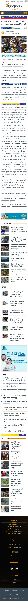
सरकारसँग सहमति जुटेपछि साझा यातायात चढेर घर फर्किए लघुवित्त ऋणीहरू (17, 294)
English (14, 582)
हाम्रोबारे (7, 590)
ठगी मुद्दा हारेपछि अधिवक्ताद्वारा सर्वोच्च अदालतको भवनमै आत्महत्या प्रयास (18, 303)
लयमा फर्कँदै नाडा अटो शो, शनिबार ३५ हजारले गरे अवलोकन (15, 403)
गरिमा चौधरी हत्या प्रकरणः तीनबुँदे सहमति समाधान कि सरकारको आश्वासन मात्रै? (17, 320)
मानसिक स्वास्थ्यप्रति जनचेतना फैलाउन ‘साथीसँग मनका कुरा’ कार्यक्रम (18, 280)
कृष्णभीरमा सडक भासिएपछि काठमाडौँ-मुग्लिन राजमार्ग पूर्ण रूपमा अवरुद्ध (15, 408)
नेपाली (15, 579)
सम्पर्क (11, 594)
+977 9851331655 (14, 557)
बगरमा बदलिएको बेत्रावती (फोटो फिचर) (17, 259)
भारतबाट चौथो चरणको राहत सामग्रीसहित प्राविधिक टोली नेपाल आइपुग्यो (18, 247)
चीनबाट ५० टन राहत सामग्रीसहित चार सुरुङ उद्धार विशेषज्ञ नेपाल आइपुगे (18, 239)
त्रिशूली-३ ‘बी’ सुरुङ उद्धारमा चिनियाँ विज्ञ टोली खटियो (18, 265)
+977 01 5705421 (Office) (16, 547)
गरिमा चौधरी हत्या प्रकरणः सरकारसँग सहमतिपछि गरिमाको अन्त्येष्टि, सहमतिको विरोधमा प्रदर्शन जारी (17, 337)
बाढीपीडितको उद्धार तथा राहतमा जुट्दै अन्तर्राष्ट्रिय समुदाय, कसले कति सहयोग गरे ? (19, 230)
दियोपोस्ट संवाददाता (10, 32)
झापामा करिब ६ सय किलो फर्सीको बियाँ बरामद (13, 426)
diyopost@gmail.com (16, 544)
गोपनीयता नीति (15, 590)
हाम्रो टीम (17, 594)
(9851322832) (19, 531)
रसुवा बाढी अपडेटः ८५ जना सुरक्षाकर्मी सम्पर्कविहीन (16, 328)
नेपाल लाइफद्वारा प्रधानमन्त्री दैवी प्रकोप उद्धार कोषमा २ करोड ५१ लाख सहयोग (14, 391)
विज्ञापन (22, 590)
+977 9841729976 (14, 552)
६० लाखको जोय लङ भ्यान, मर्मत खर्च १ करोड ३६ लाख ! (17, 312)
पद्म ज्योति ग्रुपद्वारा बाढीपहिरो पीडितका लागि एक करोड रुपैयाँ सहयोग (14, 385)
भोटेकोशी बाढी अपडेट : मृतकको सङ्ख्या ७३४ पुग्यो (19, 254)
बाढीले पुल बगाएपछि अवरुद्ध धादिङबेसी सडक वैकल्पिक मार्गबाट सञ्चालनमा (18, 272)
